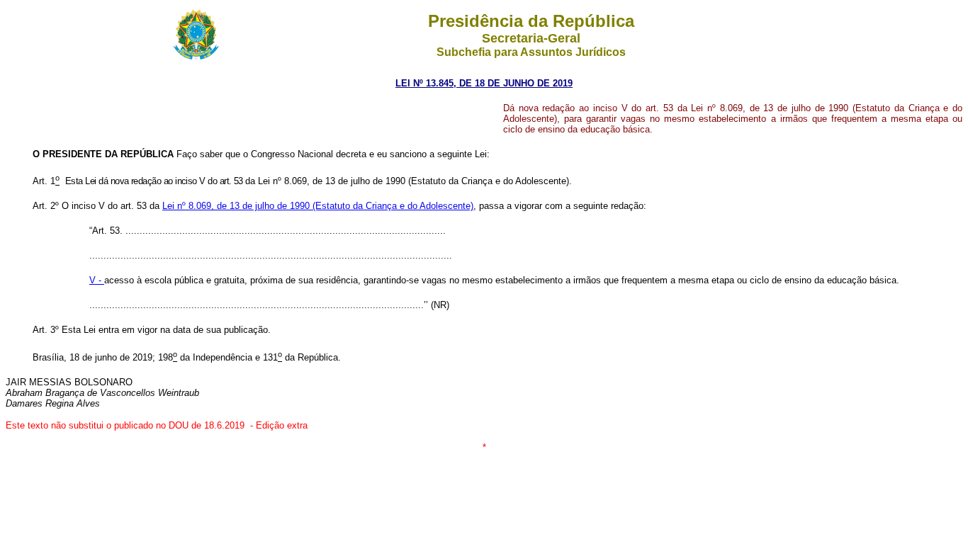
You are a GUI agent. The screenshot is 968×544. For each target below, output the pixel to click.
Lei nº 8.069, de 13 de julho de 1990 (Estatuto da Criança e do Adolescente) (317, 205)
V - (96, 280)
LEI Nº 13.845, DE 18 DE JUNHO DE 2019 (484, 83)
